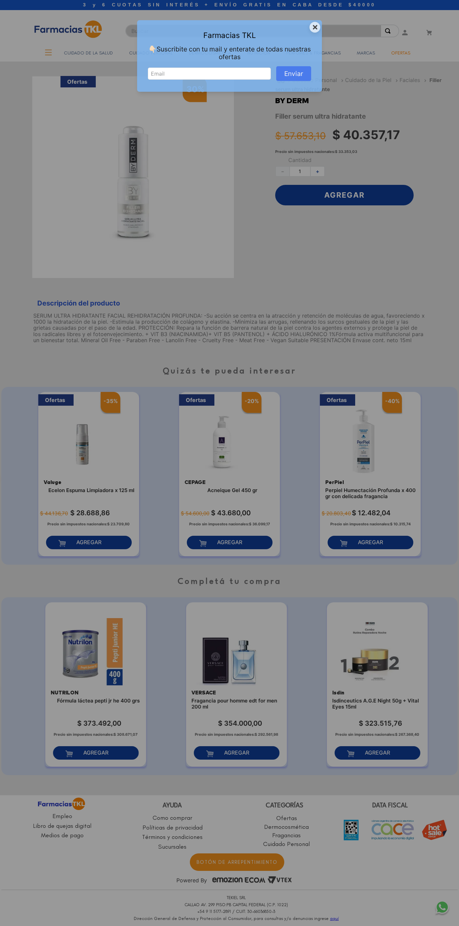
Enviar (293, 74)
